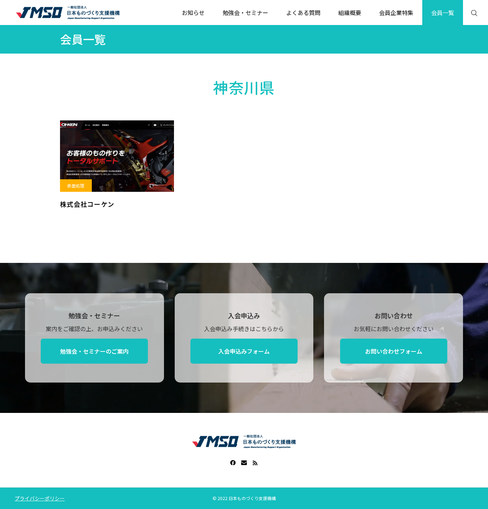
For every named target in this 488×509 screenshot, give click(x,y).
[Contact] (244, 462)
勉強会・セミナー (245, 12)
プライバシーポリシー (40, 498)
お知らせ (193, 12)
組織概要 (349, 12)
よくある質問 (303, 12)
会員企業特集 (396, 12)
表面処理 (75, 186)
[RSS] (255, 462)
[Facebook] (233, 462)
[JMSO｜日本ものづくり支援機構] (67, 12)
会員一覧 (442, 12)
